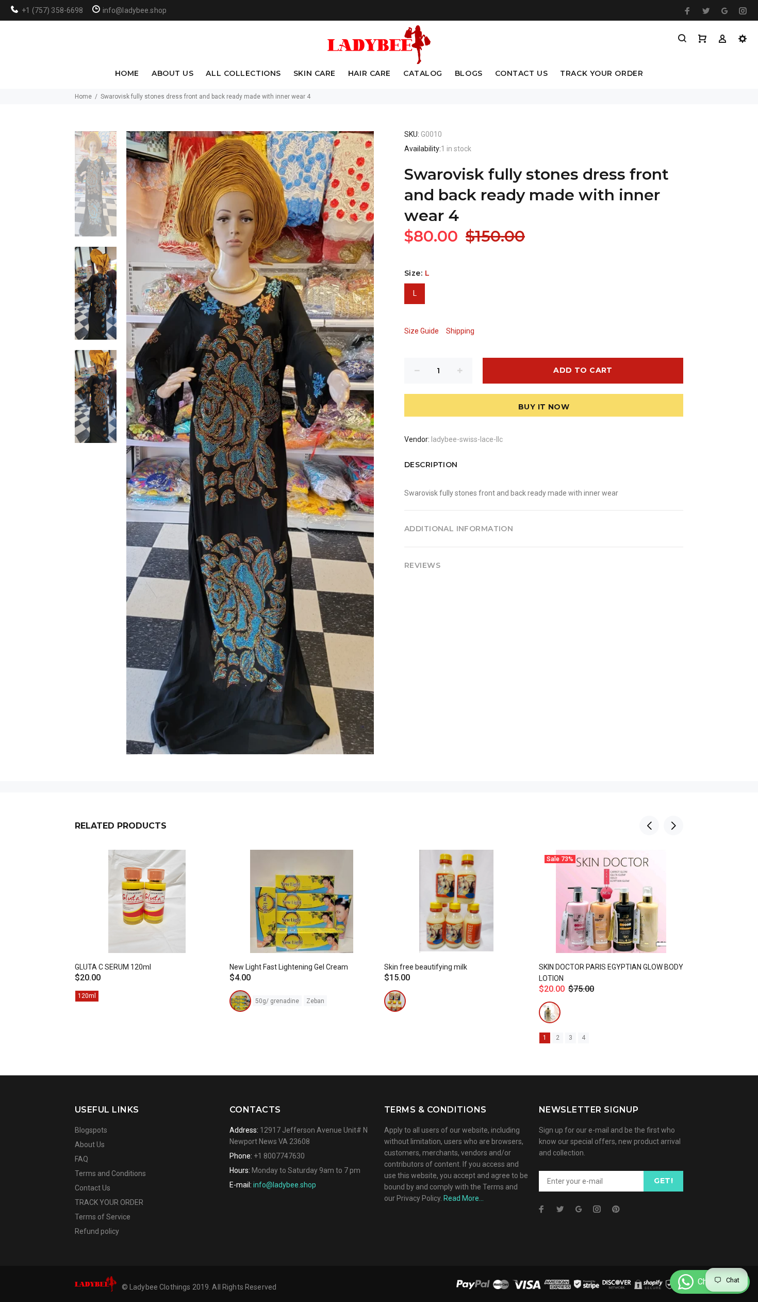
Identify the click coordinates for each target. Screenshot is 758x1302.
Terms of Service (102, 1217)
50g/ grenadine (277, 1001)
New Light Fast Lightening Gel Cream (288, 967)
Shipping (460, 331)
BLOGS (469, 74)
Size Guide (421, 331)
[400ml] (549, 1012)
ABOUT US (172, 74)
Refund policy (97, 1231)
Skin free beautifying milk (425, 967)
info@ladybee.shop (284, 1185)
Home (83, 96)
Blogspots (91, 1130)
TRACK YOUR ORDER (601, 74)
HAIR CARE (369, 74)
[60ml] (395, 1001)
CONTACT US (521, 74)
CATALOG (422, 74)
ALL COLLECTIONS (243, 74)
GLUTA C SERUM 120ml (113, 967)
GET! (663, 1180)
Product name (86, 1261)
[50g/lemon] (240, 1001)
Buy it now (543, 406)
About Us (90, 1144)
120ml (87, 995)
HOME (127, 74)
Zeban (315, 1001)
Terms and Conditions (110, 1173)
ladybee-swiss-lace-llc (467, 439)
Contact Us (92, 1188)
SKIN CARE (314, 74)
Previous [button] (649, 825)
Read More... (463, 1198)
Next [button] (673, 825)
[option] (96, 189)
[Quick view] (202, 867)
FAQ (81, 1159)
